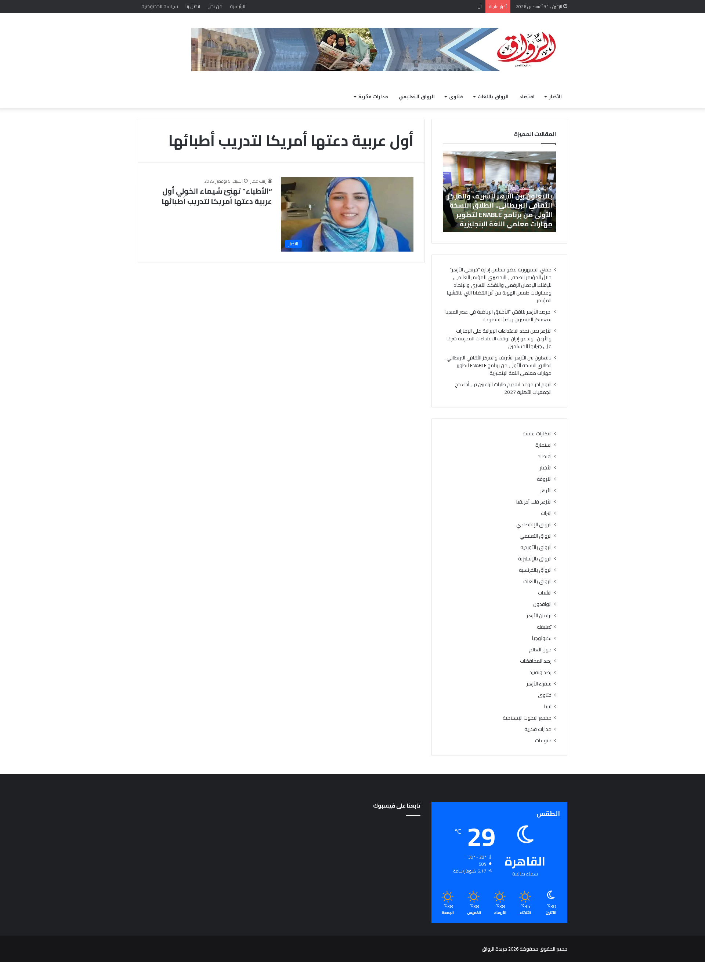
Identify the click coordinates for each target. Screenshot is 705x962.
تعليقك (544, 627)
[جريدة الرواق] (379, 49)
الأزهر (546, 490)
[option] (499, 191)
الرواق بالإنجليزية (535, 559)
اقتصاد (527, 96)
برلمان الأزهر (539, 615)
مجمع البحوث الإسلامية (527, 718)
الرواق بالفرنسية (535, 570)
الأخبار (555, 96)
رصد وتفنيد (540, 672)
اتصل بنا (192, 6)
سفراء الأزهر (539, 684)
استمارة (543, 445)
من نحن (215, 6)
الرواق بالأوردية (536, 547)
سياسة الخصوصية (159, 6)
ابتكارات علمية (537, 434)
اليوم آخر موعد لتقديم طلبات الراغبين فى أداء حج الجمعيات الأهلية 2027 (503, 388)
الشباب (545, 593)
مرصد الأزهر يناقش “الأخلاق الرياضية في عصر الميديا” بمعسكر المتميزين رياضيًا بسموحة (498, 315)
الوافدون (542, 604)
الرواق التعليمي (417, 96)
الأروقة (544, 479)
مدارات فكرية (373, 96)
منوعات (543, 741)
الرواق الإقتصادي (534, 524)
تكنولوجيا (542, 638)
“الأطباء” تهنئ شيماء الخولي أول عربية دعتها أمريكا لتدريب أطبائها (217, 196)
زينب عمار (258, 181)
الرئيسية (237, 6)
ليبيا (548, 706)
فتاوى (456, 96)
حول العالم (540, 650)
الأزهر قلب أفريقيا (534, 502)
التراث (546, 513)
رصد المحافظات (536, 661)
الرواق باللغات (493, 96)
